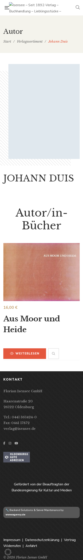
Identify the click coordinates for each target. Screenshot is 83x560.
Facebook (4, 443)
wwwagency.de (15, 514)
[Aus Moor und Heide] (41, 272)
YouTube (16, 443)
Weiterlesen (27, 354)
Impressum (11, 539)
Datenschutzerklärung (42, 539)
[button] (8, 552)
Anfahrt (31, 545)
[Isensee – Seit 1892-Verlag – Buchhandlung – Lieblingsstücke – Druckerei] (42, 7)
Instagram (10, 443)
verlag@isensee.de (20, 428)
